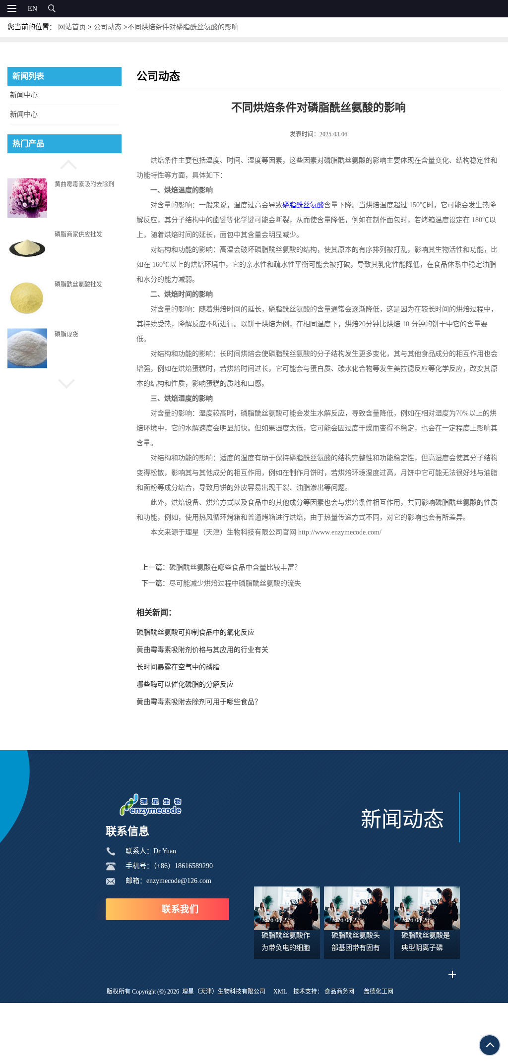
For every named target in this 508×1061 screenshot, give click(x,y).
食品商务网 (339, 991)
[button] (64, 163)
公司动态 (108, 27)
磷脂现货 (66, 334)
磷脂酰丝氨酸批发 (78, 284)
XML (280, 991)
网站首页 (72, 27)
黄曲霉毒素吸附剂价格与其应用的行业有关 (202, 649)
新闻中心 (24, 95)
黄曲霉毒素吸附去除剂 (84, 183)
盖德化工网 (378, 991)
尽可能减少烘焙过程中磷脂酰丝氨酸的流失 (235, 583)
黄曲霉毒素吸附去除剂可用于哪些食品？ (198, 702)
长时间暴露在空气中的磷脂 (178, 667)
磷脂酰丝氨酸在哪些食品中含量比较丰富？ (235, 567)
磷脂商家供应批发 (78, 234)
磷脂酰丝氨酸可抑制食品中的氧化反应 (195, 632)
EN (32, 8)
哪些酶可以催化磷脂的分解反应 (185, 684)
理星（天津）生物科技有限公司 (223, 991)
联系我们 (180, 909)
